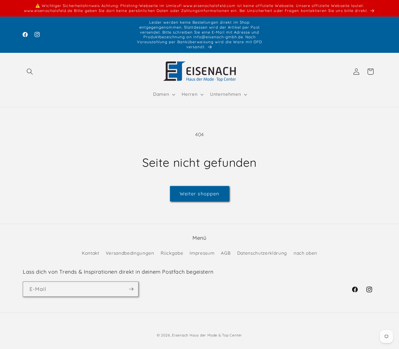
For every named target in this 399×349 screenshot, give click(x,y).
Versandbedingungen (130, 253)
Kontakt (90, 253)
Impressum (202, 253)
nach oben (305, 253)
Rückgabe (172, 253)
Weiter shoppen (199, 193)
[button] (30, 72)
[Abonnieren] (131, 289)
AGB (225, 253)
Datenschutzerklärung (262, 253)
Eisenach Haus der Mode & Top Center (207, 335)
